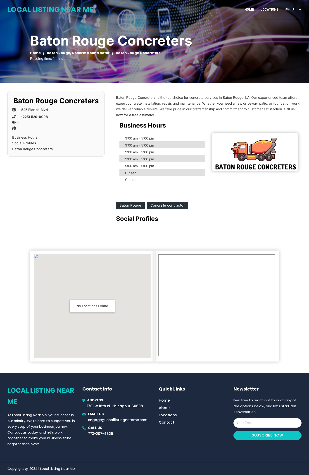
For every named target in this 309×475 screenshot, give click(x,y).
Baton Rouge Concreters (32, 149)
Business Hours (25, 137)
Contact (166, 422)
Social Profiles (24, 143)
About (164, 407)
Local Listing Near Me (50, 9)
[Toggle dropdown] (300, 9)
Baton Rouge (58, 53)
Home (249, 9)
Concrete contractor (91, 53)
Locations (269, 9)
